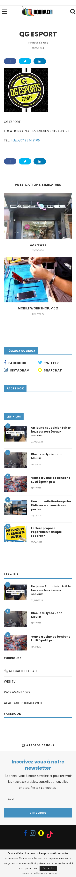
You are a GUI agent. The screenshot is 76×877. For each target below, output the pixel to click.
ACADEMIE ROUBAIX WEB (23, 703)
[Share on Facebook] (10, 61)
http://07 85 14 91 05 (25, 140)
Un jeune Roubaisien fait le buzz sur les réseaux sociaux (51, 431)
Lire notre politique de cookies (39, 873)
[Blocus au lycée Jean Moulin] (15, 460)
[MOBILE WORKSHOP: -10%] (38, 279)
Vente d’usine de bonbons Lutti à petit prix (50, 480)
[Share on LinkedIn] (40, 61)
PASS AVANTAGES (17, 692)
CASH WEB (38, 245)
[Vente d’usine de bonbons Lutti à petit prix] (15, 484)
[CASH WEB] (38, 216)
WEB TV (10, 681)
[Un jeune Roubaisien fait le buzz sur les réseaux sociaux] (15, 434)
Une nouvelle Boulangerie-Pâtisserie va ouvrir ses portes (51, 505)
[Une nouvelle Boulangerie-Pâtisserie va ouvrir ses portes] (15, 507)
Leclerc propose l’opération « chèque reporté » (46, 532)
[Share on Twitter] (25, 61)
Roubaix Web (40, 42)
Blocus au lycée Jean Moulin (46, 456)
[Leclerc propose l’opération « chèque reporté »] (15, 534)
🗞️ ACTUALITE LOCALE (21, 671)
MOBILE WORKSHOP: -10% (38, 308)
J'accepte (48, 868)
